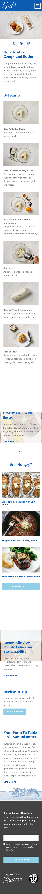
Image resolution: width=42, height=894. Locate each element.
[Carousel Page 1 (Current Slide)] (19, 451)
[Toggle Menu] (37, 6)
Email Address (11, 837)
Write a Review (15, 712)
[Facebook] (14, 43)
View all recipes (21, 586)
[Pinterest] (21, 43)
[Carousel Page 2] (22, 451)
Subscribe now (21, 860)
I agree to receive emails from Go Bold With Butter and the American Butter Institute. (22, 847)
